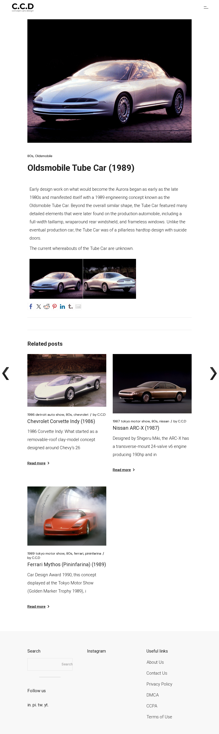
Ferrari (78, 553)
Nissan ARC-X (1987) (136, 428)
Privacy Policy (159, 684)
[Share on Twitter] (38, 305)
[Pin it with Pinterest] (54, 305)
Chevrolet (81, 415)
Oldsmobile (43, 156)
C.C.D (99, 415)
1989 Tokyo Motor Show (46, 553)
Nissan (164, 421)
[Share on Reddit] (46, 305)
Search (67, 664)
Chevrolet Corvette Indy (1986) (61, 421)
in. (29, 704)
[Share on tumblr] (70, 305)
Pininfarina (93, 553)
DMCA (152, 695)
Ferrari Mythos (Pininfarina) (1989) (66, 564)
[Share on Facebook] (30, 305)
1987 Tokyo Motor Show (131, 421)
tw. (40, 704)
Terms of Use (159, 716)
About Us (155, 662)
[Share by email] (78, 305)
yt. (46, 704)
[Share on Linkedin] (62, 305)
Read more (36, 463)
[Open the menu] (206, 7)
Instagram (96, 651)
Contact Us (156, 673)
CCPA (151, 705)
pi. (35, 704)
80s (30, 156)
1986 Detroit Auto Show (45, 415)
